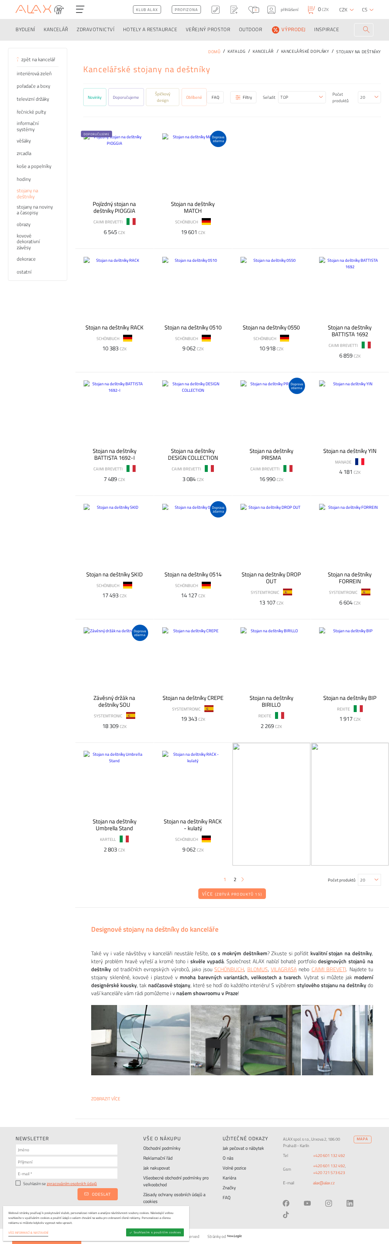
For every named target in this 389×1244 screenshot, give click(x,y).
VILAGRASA (284, 969)
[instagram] (328, 1203)
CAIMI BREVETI (329, 969)
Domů (214, 51)
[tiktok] (286, 1214)
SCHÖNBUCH (229, 969)
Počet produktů (340, 97)
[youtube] (307, 1203)
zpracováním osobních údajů (72, 1183)
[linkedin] (350, 1203)
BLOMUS (257, 969)
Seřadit (269, 97)
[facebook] (286, 1203)
